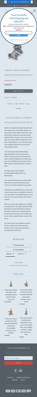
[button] (34, 11)
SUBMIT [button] (18, 35)
